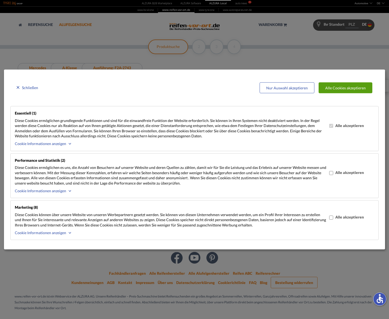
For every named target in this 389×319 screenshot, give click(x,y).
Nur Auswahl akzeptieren (287, 87)
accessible (379, 298)
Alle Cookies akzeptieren (345, 87)
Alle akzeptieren (349, 125)
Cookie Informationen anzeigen (40, 143)
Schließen (30, 87)
